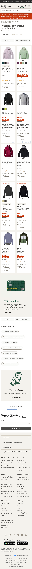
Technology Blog (22, 513)
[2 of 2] (8, 106)
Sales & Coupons (22, 477)
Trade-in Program (6, 496)
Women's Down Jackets (11, 353)
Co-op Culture (5, 506)
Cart (25, 6)
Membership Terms (16, 564)
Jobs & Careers (5, 503)
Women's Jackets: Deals (11, 331)
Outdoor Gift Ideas (7, 477)
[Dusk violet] (8, 63)
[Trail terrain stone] (3, 201)
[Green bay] (23, 63)
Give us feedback (12, 409)
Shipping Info (21, 470)
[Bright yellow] (5, 109)
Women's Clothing (5, 21)
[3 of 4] (8, 60)
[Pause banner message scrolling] (30, 15)
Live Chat (4, 527)
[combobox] (16, 10)
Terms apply (14, 309)
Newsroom (20, 510)
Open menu (29, 6)
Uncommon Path (22, 493)
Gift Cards (4, 479)
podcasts (26, 535)
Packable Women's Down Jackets (14, 358)
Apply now (7, 312)
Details (24, 417)
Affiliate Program (6, 511)
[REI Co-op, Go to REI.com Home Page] (3, 6)
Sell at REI (4, 508)
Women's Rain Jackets (11, 342)
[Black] (5, 63)
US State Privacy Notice (21, 558)
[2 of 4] (23, 60)
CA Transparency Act (21, 562)
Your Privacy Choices (22, 555)
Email (2, 420)
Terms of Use (7, 555)
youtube (22, 535)
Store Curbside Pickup (23, 467)
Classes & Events (22, 491)
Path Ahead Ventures (23, 496)
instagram (6, 535)
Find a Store (4, 525)
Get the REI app (16, 397)
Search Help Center (7, 522)
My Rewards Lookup (7, 463)
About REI (20, 503)
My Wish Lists (5, 465)
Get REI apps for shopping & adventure (16, 540)
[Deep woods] (3, 63)
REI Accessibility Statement (16, 566)
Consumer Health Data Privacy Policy (16, 560)
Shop (9, 6)
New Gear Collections (7, 491)
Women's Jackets (15, 21)
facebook (14, 535)
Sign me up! (16, 428)
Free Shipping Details (23, 479)
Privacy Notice (8, 558)
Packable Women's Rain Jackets (13, 347)
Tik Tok (10, 535)
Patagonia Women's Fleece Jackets (14, 337)
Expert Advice (17, 34)
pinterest (18, 535)
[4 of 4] (9, 60)
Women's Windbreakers (6, 22)
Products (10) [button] (6, 34)
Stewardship (20, 515)
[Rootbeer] (21, 63)
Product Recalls (9, 562)
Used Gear (4, 493)
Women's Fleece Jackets (11, 364)
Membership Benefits (7, 467)
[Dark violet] (18, 63)
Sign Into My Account (7, 460)
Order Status (20, 460)
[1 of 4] (7, 60)
